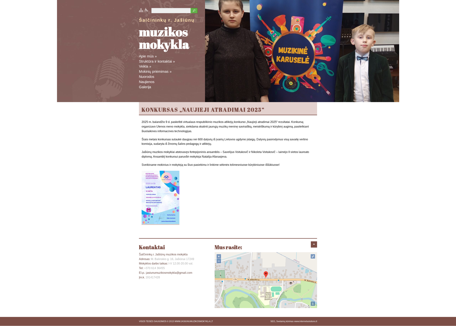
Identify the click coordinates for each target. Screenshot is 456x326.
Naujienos (146, 82)
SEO (272, 321)
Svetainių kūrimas (285, 321)
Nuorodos (146, 77)
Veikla (145, 66)
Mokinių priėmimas (155, 71)
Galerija (145, 87)
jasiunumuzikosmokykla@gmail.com (169, 272)
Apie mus (148, 56)
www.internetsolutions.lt (305, 321)
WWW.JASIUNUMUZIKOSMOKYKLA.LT (194, 321)
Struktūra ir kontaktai (157, 61)
